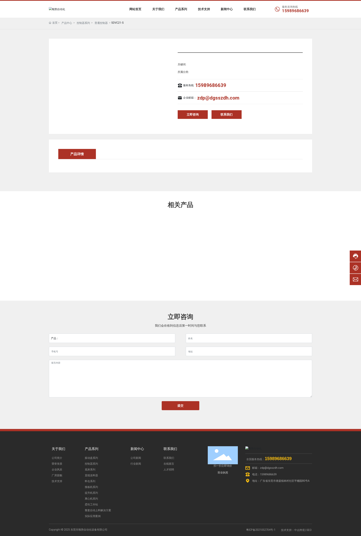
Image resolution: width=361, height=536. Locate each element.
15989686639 (295, 10)
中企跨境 (299, 529)
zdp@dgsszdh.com (218, 98)
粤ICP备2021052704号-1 (260, 529)
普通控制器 (101, 22)
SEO (309, 529)
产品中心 (66, 22)
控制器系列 (83, 22)
